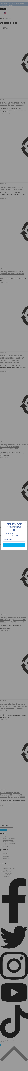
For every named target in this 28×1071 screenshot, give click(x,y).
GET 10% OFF (14, 545)
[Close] (25, 522)
